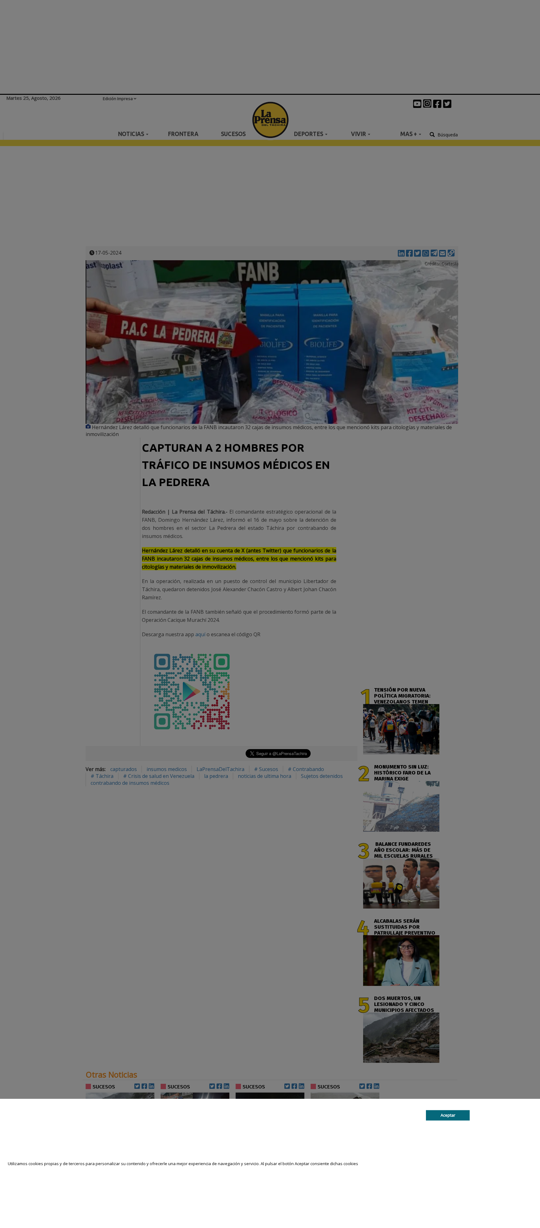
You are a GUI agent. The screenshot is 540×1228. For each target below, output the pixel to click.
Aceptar (448, 1115)
